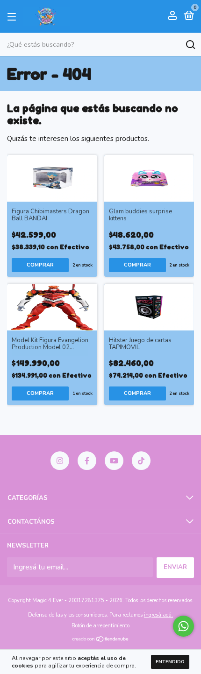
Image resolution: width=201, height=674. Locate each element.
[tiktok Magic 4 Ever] (141, 460)
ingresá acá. (158, 614)
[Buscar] (190, 44)
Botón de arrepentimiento (100, 625)
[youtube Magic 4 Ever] (114, 460)
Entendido (170, 662)
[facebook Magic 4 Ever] (87, 460)
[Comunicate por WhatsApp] (183, 626)
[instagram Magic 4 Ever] (59, 460)
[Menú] (13, 16)
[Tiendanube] (101, 640)
